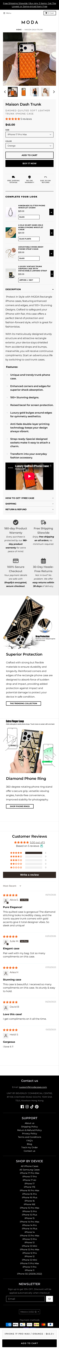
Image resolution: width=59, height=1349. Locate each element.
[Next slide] (54, 92)
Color (8, 141)
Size (7, 130)
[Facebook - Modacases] (22, 1106)
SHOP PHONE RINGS (20, 806)
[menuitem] (13, 92)
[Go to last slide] (5, 92)
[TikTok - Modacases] (32, 1106)
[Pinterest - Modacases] (37, 1106)
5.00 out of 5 (37, 842)
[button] (13, 119)
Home (18, 30)
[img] (10, 895)
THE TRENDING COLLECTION (23, 703)
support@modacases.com (33, 1087)
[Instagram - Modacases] (27, 1106)
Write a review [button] (29, 874)
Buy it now (29, 163)
